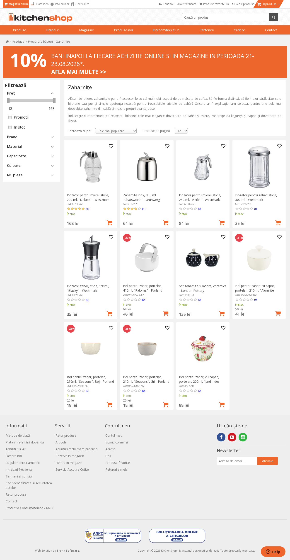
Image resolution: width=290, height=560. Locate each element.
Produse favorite (117, 462)
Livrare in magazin (69, 462)
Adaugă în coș (109, 222)
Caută (273, 17)
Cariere (239, 30)
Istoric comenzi (116, 442)
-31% (239, 238)
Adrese (110, 449)
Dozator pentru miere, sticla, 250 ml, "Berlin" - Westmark (200, 197)
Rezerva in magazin (70, 456)
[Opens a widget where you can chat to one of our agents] (273, 552)
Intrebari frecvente (19, 469)
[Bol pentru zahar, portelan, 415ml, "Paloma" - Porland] (147, 258)
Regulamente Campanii (23, 462)
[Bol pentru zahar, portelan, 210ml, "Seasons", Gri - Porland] (147, 349)
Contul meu (113, 435)
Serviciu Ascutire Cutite (72, 469)
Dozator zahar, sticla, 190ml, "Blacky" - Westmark (88, 288)
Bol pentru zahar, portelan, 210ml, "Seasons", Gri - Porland (146, 379)
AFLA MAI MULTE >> (78, 71)
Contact (271, 30)
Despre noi (14, 456)
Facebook (221, 437)
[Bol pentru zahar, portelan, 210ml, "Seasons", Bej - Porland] (91, 349)
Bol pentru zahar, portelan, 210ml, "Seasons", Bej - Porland (90, 379)
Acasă (7, 42)
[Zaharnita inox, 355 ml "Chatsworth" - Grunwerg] (147, 167)
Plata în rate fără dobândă (25, 442)
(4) (87, 209)
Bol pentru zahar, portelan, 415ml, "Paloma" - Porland (142, 288)
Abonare (267, 461)
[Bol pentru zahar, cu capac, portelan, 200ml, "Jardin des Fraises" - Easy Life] (203, 349)
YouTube (232, 437)
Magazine (86, 30)
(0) (199, 209)
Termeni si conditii (19, 476)
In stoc (19, 127)
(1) (143, 209)
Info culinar (61, 4)
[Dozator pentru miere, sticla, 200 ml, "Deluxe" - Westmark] (91, 167)
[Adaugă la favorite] (111, 146)
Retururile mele (116, 469)
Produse (19, 30)
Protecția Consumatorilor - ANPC (30, 508)
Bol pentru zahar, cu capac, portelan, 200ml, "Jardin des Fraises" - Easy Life (199, 381)
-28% (71, 329)
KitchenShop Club (166, 30)
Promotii (21, 117)
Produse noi (123, 30)
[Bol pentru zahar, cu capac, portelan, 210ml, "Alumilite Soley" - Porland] (259, 258)
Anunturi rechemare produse (76, 449)
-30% (127, 238)
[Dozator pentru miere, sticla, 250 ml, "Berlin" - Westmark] (203, 167)
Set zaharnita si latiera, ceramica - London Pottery (203, 288)
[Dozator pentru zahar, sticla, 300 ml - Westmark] (259, 167)
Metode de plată (18, 435)
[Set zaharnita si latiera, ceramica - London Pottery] (203, 258)
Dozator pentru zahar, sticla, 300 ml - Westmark (256, 197)
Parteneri (206, 30)
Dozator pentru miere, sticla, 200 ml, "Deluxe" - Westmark (88, 197)
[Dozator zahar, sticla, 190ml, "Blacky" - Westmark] (91, 258)
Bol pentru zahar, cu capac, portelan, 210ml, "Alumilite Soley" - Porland (255, 290)
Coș (108, 456)
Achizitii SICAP (16, 449)
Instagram (243, 437)
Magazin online (18, 4)
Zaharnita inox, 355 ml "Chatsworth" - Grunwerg (141, 197)
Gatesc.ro (42, 4)
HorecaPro (82, 4)
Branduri (52, 30)
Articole (61, 442)
